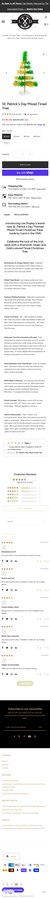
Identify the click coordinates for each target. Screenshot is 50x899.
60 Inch (7, 143)
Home (5, 35)
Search (5, 761)
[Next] (44, 73)
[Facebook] (14, 736)
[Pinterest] (24, 736)
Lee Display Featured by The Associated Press (20, 813)
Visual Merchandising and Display (15, 794)
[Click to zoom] (44, 54)
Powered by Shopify (26, 896)
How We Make (7, 790)
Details (7, 214)
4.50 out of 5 (32, 480)
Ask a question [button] (25, 508)
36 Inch (26, 136)
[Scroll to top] (44, 892)
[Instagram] (35, 736)
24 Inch (16, 136)
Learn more (41, 189)
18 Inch (6, 136)
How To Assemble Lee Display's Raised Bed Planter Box (24, 806)
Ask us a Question (21, 214)
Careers (5, 768)
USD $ (13, 856)
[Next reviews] (44, 448)
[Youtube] (29, 736)
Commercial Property (10, 781)
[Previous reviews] (6, 448)
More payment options (25, 179)
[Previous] (6, 73)
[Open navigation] (5, 21)
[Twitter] (19, 736)
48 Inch (37, 136)
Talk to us (35, 207)
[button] (8, 114)
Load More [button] (24, 683)
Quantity (5, 154)
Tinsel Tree (15, 35)
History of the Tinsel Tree (12, 810)
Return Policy (36, 198)
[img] (7, 542)
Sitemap (5, 764)
